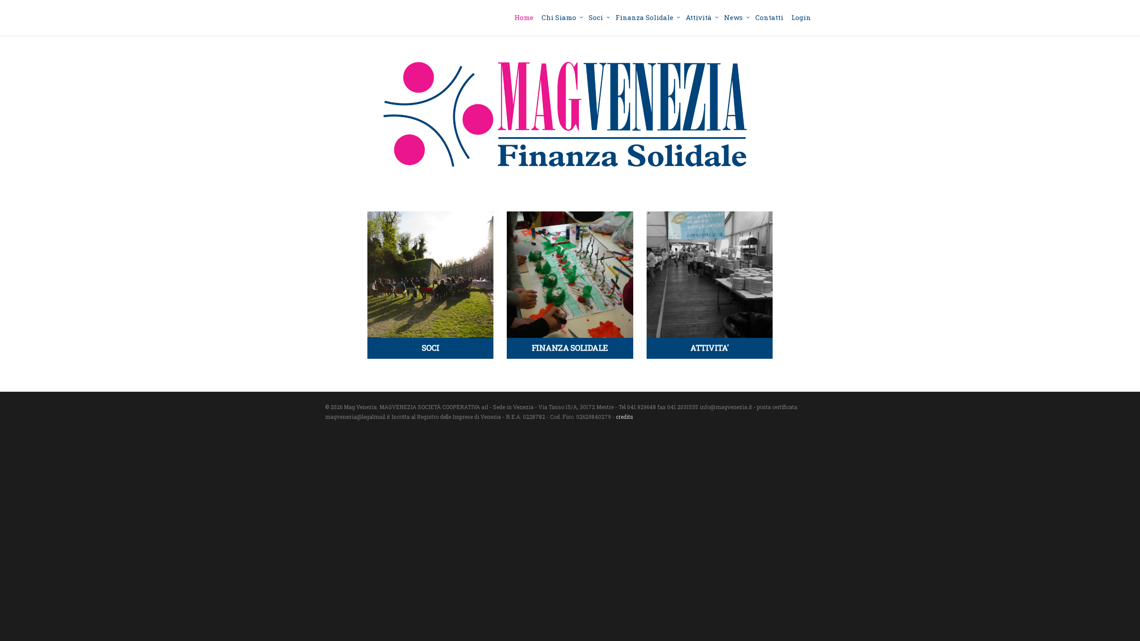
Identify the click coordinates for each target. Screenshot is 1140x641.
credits (624, 416)
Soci (596, 17)
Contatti (769, 17)
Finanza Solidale (644, 17)
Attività (699, 17)
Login (801, 17)
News (733, 17)
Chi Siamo (559, 17)
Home (523, 17)
